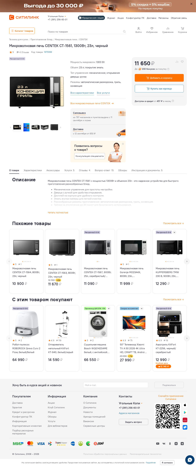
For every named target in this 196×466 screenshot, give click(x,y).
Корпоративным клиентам (27, 425)
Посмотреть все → (173, 299)
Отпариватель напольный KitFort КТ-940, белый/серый (60, 348)
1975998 (48, 52)
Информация (19, 421)
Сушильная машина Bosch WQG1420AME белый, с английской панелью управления (96, 348)
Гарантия (17, 407)
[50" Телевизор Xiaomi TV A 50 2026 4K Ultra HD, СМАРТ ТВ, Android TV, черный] (134, 338)
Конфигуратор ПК (22, 416)
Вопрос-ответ (104, 170)
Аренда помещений (94, 416)
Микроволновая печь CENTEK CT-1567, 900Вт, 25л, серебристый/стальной (97, 272)
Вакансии (88, 421)
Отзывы (84, 170)
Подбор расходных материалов (23, 432)
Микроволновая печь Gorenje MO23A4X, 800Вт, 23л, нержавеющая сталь (131, 272)
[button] (139, 30)
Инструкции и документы (147, 170)
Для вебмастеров (57, 425)
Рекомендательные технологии (145, 454)
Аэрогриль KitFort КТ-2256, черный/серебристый (166, 348)
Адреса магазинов (129, 413)
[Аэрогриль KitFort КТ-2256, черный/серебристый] (170, 338)
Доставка (17, 402)
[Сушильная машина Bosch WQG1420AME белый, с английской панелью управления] (98, 338)
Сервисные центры (94, 425)
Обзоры (122, 170)
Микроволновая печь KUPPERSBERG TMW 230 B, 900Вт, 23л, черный (167, 272)
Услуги (69, 170)
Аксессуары (53, 170)
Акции (51, 402)
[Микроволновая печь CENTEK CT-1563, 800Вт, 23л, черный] (62, 261)
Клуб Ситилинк (56, 407)
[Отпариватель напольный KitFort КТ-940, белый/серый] (62, 338)
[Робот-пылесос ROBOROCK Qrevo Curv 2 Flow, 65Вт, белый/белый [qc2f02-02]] (26, 338)
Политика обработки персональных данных (105, 454)
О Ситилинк (89, 402)
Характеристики (33, 170)
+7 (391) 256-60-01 (129, 407)
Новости (88, 412)
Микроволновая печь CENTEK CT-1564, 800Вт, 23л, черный (26, 272)
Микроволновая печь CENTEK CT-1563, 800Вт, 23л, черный (61, 272)
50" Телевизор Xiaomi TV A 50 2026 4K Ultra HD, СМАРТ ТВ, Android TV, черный (133, 348)
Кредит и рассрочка (23, 412)
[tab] (14, 171)
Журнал (52, 412)
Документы (89, 407)
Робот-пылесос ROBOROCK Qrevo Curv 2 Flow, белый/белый (26, 348)
